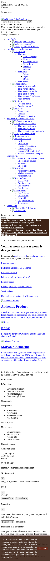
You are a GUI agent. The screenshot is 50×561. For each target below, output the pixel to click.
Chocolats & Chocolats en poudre (29, 158)
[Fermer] (8, 218)
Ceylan (26, 59)
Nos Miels (18, 168)
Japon (25, 76)
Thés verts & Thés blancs (29, 96)
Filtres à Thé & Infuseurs (25, 208)
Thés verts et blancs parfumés (31, 131)
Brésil (25, 79)
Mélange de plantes (26, 116)
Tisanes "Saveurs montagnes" (31, 153)
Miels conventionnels (27, 171)
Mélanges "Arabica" (23, 44)
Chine (26, 74)
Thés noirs (22, 54)
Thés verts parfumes (26, 128)
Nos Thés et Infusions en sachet (20, 118)
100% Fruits (23, 181)
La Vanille (22, 198)
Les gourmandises (26, 200)
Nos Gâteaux (23, 193)
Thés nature (19, 51)
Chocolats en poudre (27, 161)
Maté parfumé (24, 99)
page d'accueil (20, 256)
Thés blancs (23, 81)
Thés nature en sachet (23, 121)
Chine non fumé (30, 61)
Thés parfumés (20, 84)
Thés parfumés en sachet (25, 123)
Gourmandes (23, 111)
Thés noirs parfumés (27, 86)
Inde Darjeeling (30, 56)
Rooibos (18, 101)
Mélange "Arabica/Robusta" (26, 46)
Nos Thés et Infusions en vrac (20, 49)
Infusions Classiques (27, 146)
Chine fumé (28, 64)
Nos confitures (20, 178)
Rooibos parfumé (25, 106)
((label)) (4, 495)
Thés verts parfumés (26, 89)
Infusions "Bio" (25, 148)
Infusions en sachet (22, 138)
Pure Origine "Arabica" (24, 41)
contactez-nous (36, 256)
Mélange (27, 66)
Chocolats (22, 166)
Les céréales (23, 195)
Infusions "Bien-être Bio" (29, 151)
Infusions (18, 109)
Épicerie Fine (12, 156)
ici (11, 557)
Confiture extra (24, 183)
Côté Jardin (23, 143)
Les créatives (23, 186)
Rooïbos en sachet (22, 136)
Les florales (23, 188)
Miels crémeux (24, 176)
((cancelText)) (7, 498)
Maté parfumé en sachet (24, 133)
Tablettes (22, 163)
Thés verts (22, 71)
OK (29, 22)
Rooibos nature (24, 104)
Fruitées (21, 113)
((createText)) (21, 498)
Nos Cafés (11, 39)
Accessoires (12, 205)
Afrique (26, 69)
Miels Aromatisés (25, 173)
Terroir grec (23, 203)
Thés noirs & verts (26, 94)
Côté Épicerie (20, 190)
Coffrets (21, 141)
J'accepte (43, 548)
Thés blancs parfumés (27, 91)
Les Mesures (20, 210)
